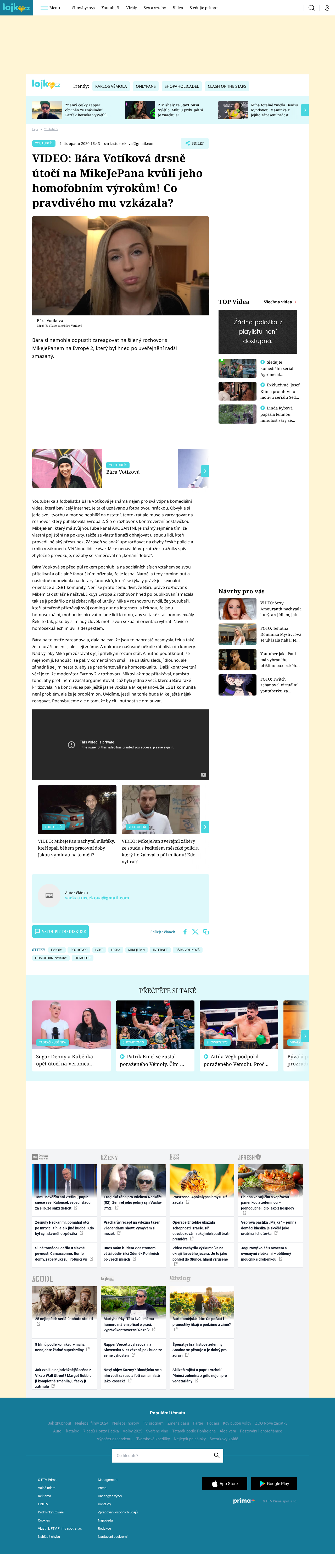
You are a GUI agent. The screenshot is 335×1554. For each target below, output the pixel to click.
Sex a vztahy (155, 7)
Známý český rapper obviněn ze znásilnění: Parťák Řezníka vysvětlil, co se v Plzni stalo (88, 112)
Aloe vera (228, 1431)
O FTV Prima (47, 1480)
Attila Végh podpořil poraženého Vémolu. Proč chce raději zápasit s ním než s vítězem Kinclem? (234, 1060)
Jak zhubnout (59, 1423)
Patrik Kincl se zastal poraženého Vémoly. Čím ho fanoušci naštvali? (153, 1060)
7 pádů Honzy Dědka (101, 1431)
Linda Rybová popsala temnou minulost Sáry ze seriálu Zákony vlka (279, 417)
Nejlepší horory (125, 1423)
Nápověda (105, 1520)
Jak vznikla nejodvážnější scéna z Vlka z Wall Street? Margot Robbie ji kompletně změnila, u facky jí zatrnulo (63, 1378)
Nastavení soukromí (112, 1537)
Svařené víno (157, 1431)
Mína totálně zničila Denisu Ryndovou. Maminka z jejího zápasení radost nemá (274, 112)
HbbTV (43, 1504)
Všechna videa (278, 301)
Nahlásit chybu (49, 1537)
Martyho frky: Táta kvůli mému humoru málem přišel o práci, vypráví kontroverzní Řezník (129, 1324)
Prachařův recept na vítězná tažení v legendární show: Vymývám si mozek (132, 1228)
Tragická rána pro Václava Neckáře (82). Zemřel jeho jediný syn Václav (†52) (133, 1202)
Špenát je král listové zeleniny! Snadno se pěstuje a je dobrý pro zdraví (199, 1350)
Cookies (44, 1520)
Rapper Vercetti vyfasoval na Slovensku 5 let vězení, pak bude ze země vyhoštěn (133, 1350)
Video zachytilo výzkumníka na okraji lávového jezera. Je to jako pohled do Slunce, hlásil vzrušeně (200, 1253)
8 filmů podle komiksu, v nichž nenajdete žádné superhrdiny (60, 1347)
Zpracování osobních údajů (118, 1512)
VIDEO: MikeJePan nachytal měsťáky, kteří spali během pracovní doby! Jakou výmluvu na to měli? (76, 848)
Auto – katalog (66, 1431)
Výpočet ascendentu (114, 1439)
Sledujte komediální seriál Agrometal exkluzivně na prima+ (276, 374)
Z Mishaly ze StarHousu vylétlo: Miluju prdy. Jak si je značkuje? (180, 109)
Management (108, 1480)
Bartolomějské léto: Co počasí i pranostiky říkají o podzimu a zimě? (201, 1321)
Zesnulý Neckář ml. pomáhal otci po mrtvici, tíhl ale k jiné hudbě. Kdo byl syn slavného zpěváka (64, 1228)
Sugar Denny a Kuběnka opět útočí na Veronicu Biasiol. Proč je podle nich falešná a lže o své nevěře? (67, 1060)
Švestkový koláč (224, 1439)
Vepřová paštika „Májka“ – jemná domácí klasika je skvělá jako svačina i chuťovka (269, 1228)
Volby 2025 (132, 1431)
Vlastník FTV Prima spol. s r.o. (60, 1528)
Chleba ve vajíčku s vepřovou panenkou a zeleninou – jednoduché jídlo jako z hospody (267, 1202)
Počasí (213, 1423)
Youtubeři (110, 7)
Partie (198, 1423)
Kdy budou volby (237, 1423)
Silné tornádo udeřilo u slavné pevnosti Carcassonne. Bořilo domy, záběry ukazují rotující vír (61, 1253)
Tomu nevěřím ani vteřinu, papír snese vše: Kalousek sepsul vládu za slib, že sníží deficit (63, 1202)
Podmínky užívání (51, 1512)
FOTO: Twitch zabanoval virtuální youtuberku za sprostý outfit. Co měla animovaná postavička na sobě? (279, 685)
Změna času (178, 1423)
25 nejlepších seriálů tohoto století (64, 1319)
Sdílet (197, 145)
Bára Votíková (123, 471)
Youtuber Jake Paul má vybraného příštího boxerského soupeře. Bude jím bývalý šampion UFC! (280, 660)
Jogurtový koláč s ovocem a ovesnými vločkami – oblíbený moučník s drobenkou (266, 1253)
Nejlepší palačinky (190, 1439)
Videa (178, 7)
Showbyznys (83, 7)
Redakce (104, 1528)
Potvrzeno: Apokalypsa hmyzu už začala (199, 1200)
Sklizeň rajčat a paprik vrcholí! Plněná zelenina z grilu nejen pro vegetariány (199, 1375)
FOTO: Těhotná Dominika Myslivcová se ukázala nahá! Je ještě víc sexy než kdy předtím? (280, 634)
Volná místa (46, 1488)
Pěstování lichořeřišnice (261, 1431)
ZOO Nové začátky (271, 1423)
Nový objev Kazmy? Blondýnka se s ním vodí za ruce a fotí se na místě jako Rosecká (132, 1375)
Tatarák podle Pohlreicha (194, 1431)
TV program (153, 1423)
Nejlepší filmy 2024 (91, 1423)
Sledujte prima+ (204, 7)
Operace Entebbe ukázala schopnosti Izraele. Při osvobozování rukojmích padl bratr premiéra (201, 1230)
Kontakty (104, 1504)
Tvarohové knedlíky (153, 1439)
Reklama (44, 1496)
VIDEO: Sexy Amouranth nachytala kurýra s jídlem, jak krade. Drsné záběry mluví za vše (281, 609)
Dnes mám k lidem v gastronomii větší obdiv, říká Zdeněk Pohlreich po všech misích (131, 1253)
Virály (131, 7)
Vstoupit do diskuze (64, 931)
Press (102, 1488)
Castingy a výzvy (110, 1496)
